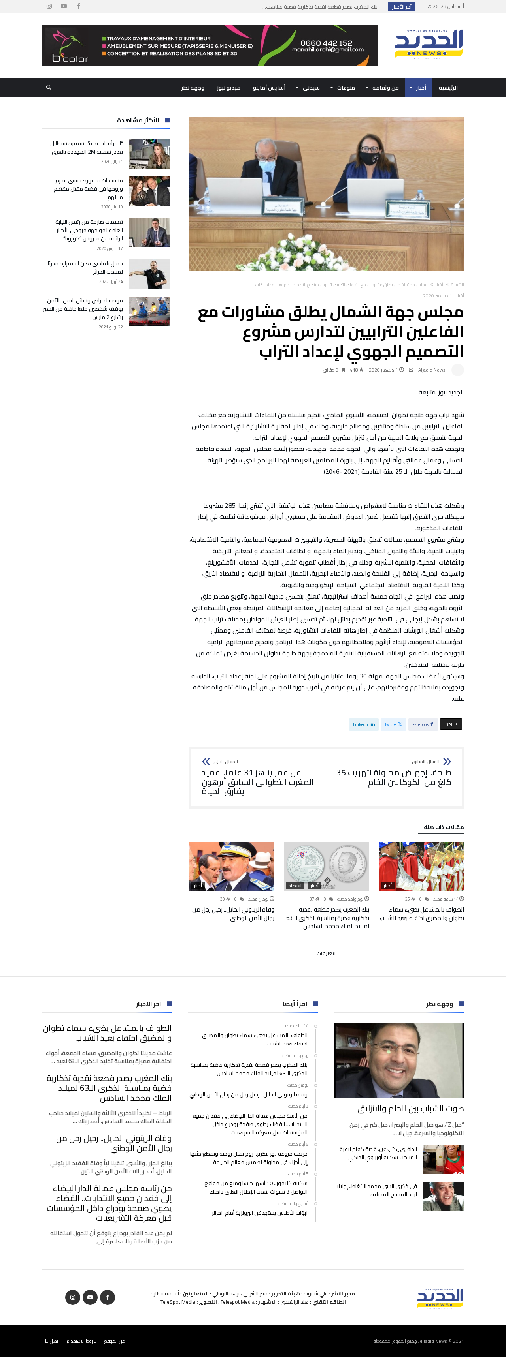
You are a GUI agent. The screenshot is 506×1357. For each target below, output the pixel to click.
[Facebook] (78, 6)
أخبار (439, 285)
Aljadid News (432, 369)
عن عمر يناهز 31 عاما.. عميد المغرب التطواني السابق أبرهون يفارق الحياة (258, 777)
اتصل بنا (52, 1341)
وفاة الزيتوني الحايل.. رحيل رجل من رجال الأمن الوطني (233, 913)
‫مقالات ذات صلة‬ (444, 828)
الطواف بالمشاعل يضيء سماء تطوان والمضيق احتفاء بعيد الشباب (422, 913)
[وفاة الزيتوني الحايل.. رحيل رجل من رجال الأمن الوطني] (231, 866)
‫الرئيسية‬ (457, 285)
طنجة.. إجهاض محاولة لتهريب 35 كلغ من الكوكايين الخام (393, 772)
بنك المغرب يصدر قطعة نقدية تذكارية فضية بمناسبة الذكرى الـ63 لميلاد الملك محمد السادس (327, 918)
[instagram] (49, 6)
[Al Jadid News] (428, 25)
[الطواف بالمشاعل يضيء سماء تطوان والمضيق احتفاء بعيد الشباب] (421, 866)
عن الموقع (114, 1341)
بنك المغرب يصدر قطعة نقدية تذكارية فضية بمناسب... (321, 6)
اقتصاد (295, 885)
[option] (421, 882)
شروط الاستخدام (82, 1341)
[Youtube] (63, 6)
